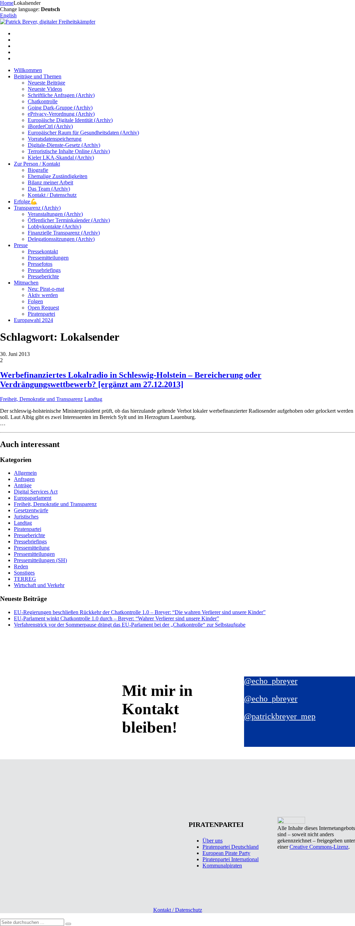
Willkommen (28, 70)
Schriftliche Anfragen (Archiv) (61, 95)
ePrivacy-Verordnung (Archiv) (61, 114)
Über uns (212, 841)
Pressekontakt (43, 251)
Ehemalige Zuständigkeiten (57, 176)
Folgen (35, 301)
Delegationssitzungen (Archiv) (61, 239)
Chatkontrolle (43, 101)
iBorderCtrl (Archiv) (50, 126)
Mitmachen (26, 283)
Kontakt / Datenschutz (52, 195)
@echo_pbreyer (270, 680)
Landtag (93, 399)
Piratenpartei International (230, 859)
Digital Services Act (36, 492)
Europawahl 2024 (33, 320)
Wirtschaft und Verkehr (39, 585)
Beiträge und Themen (37, 76)
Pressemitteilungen (48, 258)
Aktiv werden (43, 295)
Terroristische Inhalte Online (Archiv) (69, 151)
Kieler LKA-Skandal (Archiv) (61, 157)
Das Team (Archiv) (49, 189)
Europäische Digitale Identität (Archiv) (70, 120)
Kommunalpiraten (222, 865)
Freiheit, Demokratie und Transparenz (41, 399)
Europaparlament (32, 498)
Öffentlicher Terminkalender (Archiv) (69, 220)
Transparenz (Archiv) (37, 208)
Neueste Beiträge (46, 83)
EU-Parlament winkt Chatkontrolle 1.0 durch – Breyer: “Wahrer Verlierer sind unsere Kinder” (116, 618)
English (8, 15)
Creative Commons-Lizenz (318, 847)
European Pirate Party (226, 853)
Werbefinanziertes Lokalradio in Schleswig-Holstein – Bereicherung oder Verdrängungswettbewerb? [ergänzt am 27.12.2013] (130, 379)
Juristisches (26, 516)
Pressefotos (40, 264)
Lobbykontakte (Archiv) (54, 226)
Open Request (43, 308)
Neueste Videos (45, 89)
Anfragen (24, 479)
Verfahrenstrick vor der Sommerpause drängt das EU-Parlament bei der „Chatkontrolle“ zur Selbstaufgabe (129, 625)
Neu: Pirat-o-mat (46, 289)
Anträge (23, 485)
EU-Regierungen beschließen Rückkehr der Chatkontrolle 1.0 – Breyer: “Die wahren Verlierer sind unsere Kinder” (140, 612)
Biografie (38, 170)
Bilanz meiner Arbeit (50, 182)
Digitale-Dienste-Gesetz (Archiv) (64, 145)
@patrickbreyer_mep (279, 716)
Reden (21, 566)
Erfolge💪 (25, 201)
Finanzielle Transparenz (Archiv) (64, 233)
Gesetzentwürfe (31, 510)
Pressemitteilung (32, 548)
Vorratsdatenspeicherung (54, 139)
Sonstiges (24, 573)
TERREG (25, 579)
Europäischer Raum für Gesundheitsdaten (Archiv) (83, 133)
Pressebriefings (44, 270)
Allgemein (25, 473)
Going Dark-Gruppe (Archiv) (60, 108)
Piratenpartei (41, 314)
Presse (21, 245)
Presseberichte (43, 276)
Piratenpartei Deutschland (230, 847)
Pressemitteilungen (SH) (40, 560)
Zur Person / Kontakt (37, 164)
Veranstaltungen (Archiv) (55, 214)
